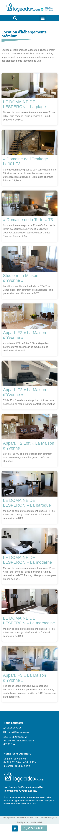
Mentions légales (49, 817)
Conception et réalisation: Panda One (20, 817)
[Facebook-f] (15, 828)
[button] (42, 18)
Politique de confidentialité (29, 822)
